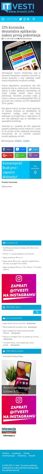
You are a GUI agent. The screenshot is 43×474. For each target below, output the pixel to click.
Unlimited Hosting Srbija (13, 356)
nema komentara (26, 38)
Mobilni (18, 141)
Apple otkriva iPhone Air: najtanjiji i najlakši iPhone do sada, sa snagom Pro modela (21, 262)
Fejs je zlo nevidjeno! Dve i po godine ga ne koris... (21, 336)
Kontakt (32, 455)
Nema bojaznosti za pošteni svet (15, 327)
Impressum (16, 453)
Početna (5, 453)
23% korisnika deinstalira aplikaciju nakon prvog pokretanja (21, 31)
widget (26, 141)
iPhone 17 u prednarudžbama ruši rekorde (18, 254)
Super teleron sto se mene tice (14, 323)
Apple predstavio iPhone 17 (13, 257)
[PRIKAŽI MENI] (3, 19)
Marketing (22, 455)
